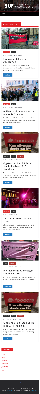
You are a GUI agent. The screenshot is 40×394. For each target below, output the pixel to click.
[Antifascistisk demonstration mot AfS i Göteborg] (20, 90)
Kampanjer (6, 156)
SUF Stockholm (19, 159)
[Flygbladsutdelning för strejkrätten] (20, 38)
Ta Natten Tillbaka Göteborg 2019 (18, 220)
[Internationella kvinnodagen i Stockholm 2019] (20, 250)
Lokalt (13, 52)
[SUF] (20, 1)
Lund (3, 354)
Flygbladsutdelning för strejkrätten (15, 60)
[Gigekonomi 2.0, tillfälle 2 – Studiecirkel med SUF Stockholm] (20, 142)
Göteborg (6, 52)
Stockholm (20, 156)
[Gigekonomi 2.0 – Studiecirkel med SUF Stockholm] (20, 302)
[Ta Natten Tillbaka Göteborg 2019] (20, 198)
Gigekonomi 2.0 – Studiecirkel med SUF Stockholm (18, 324)
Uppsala (4, 370)
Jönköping (4, 367)
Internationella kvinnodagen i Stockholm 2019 (18, 272)
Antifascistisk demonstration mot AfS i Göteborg (18, 113)
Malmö (3, 357)
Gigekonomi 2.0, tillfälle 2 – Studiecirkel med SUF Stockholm (17, 166)
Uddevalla (4, 363)
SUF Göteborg (18, 55)
